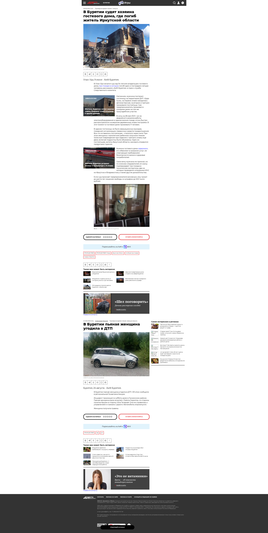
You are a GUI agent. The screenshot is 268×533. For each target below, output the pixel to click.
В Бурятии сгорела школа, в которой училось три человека (102, 279)
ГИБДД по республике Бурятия (93, 377)
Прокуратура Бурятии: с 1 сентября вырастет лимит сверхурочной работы (100, 462)
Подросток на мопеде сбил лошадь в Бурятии (134, 448)
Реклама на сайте (112, 497)
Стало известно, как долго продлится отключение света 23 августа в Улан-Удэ (102, 456)
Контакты (100, 497)
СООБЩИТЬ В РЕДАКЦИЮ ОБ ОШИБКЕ (145, 497)
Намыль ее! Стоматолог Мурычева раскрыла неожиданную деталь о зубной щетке (171, 339)
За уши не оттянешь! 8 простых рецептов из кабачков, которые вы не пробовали (172, 360)
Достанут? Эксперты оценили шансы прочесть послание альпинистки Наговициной (172, 346)
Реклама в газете (126, 497)
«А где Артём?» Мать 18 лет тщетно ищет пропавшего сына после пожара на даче (171, 353)
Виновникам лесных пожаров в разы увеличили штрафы (135, 279)
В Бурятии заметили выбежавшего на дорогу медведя (103, 448)
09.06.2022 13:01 (88, 8)
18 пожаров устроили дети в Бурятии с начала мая (101, 286)
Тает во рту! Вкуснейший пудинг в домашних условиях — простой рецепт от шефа (171, 326)
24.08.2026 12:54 (88, 321)
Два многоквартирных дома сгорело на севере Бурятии (134, 272)
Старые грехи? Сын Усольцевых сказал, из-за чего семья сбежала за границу (172, 333)
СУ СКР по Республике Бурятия (93, 69)
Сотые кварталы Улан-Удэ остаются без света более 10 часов (136, 455)
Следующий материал (117, 527)
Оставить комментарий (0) (134, 237)
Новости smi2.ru (90, 315)
